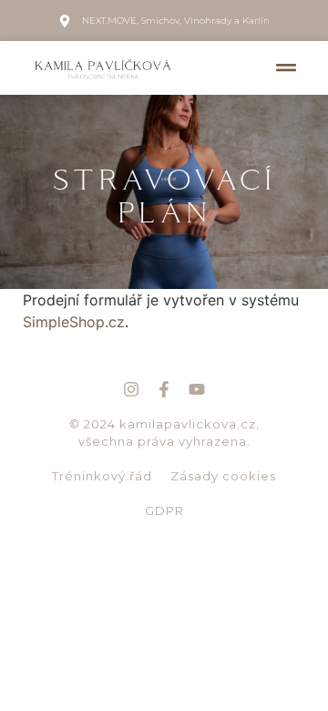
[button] (287, 68)
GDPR (164, 510)
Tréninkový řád (102, 476)
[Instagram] (131, 389)
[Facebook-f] (164, 389)
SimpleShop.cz (74, 322)
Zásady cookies (223, 476)
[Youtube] (197, 389)
